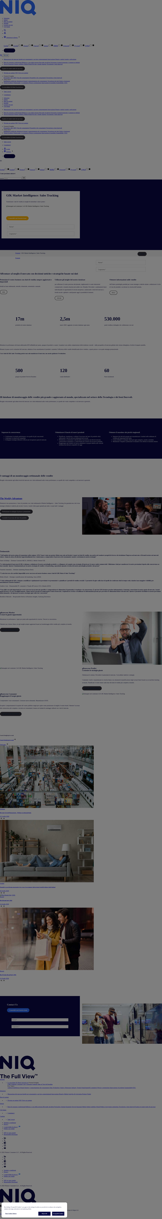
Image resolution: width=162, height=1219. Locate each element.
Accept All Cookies (58, 1213)
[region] (34, 1210)
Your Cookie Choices (10, 1213)
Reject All (44, 1213)
